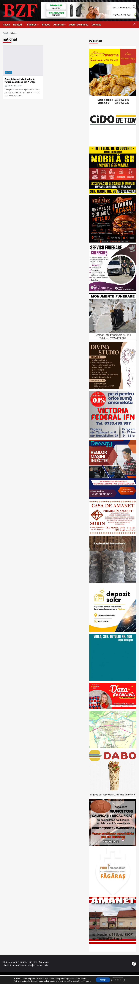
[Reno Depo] (112, 680)
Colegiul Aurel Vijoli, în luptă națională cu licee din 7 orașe (20, 80)
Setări (118, 980)
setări (88, 981)
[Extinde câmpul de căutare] (134, 25)
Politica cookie (40, 965)
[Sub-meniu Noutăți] (23, 24)
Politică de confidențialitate (18, 965)
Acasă (5, 33)
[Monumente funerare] (112, 339)
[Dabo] (112, 796)
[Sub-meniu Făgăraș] (38, 24)
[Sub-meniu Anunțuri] (65, 24)
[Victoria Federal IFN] (112, 437)
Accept (103, 980)
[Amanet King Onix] (112, 943)
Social (8, 72)
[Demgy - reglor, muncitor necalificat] (112, 497)
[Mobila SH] (112, 192)
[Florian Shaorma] (112, 95)
